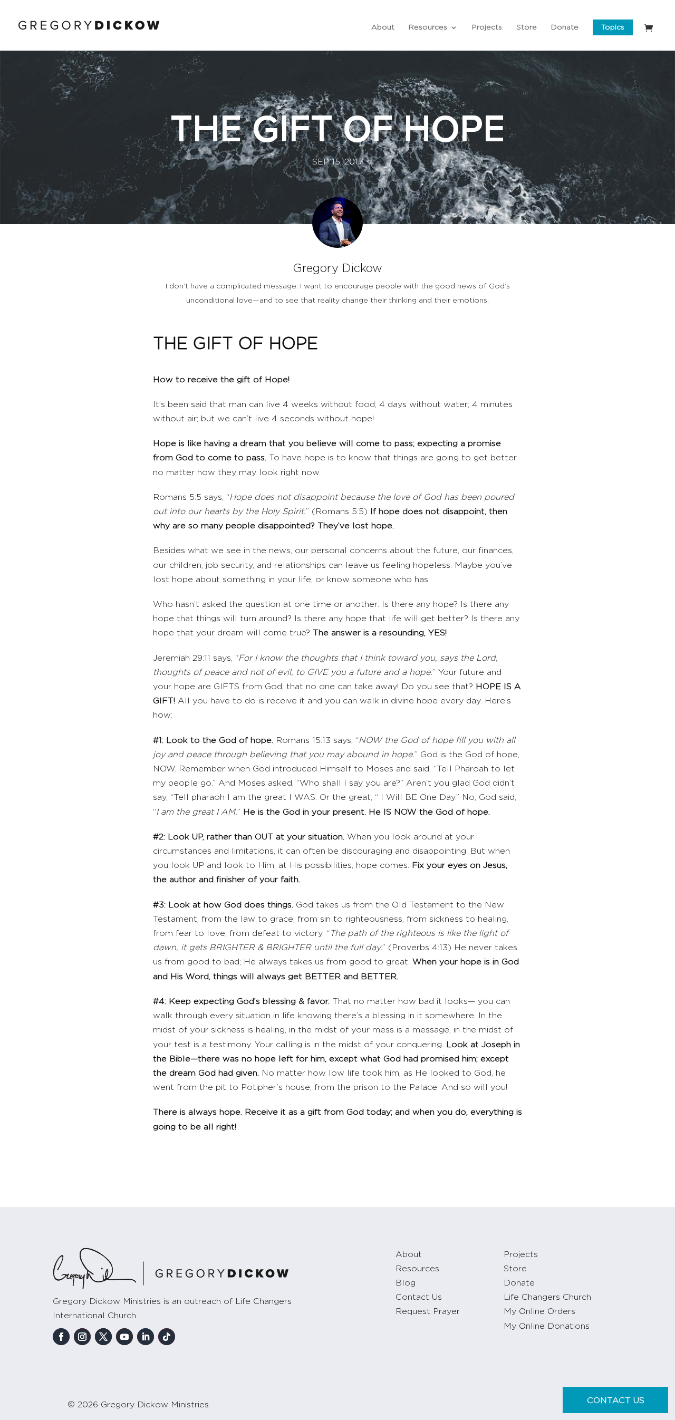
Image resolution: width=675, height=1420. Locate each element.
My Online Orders (539, 1311)
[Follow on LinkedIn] (145, 1336)
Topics (612, 27)
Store (526, 27)
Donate (564, 27)
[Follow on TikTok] (166, 1336)
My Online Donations (547, 1326)
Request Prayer (428, 1311)
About (382, 27)
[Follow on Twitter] (103, 1336)
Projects (487, 27)
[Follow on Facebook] (61, 1336)
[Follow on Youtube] (124, 1336)
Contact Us (419, 1297)
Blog (406, 1283)
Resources (428, 27)
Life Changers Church (547, 1297)
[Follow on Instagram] (82, 1336)
